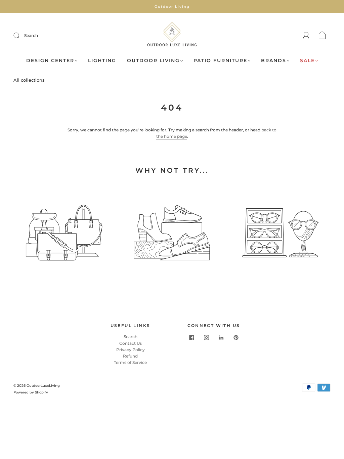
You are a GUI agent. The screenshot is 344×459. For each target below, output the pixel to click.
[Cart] (322, 36)
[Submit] (20, 35)
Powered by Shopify (30, 392)
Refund (130, 356)
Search (31, 35)
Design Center (50, 61)
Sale (307, 61)
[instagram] (206, 337)
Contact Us (130, 343)
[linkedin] (221, 337)
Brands (273, 61)
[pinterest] (235, 337)
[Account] (306, 35)
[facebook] (191, 337)
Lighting (102, 61)
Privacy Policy (130, 349)
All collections (29, 80)
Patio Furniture (220, 61)
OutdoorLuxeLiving (43, 385)
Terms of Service (130, 362)
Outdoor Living (153, 61)
